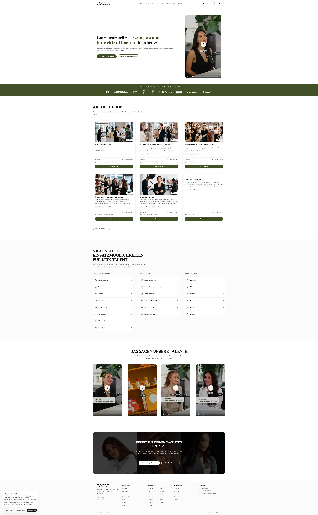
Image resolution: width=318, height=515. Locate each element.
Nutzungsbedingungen (179, 496)
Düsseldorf (150, 488)
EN (214, 3)
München (150, 494)
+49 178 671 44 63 (206, 490)
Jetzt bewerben (114, 166)
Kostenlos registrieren (148, 463)
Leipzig (161, 499)
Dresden (161, 502)
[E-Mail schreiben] (203, 3)
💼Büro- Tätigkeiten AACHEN (103, 144)
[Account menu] (219, 3)
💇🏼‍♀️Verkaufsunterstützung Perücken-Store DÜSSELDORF (155, 144)
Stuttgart (150, 499)
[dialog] (20, 502)
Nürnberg (150, 496)
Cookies (176, 499)
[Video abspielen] (203, 44)
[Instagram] (98, 498)
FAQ (123, 505)
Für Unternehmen (150, 3)
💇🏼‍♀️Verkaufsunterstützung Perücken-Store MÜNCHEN (199, 144)
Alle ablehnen (8, 510)
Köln (161, 488)
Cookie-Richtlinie (27, 504)
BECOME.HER (160, 3)
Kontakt (180, 3)
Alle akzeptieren (20, 510)
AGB (175, 494)
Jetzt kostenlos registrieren (106, 56)
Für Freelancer (139, 3)
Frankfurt (162, 491)
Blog (174, 3)
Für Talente (125, 491)
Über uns (169, 3)
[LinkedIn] (103, 498)
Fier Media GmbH (217, 512)
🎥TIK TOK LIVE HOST (147, 197)
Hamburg (162, 494)
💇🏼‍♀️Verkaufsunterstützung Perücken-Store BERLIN (109, 197)
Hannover (150, 502)
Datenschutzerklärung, (16, 504)
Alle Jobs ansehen (100, 228)
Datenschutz (176, 491)
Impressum (176, 488)
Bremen (161, 496)
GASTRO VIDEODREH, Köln (193, 180)
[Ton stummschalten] (218, 17)
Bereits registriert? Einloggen (128, 56)
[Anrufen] (207, 3)
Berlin (149, 491)
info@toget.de (205, 488)
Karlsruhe (150, 505)
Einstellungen (32, 510)
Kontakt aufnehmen (170, 463)
